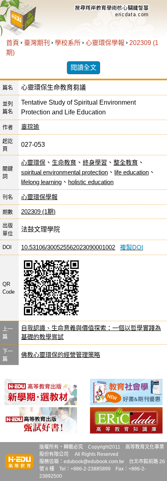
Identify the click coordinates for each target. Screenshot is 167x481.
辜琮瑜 (30, 126)
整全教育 (125, 162)
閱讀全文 (83, 67)
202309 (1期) (38, 211)
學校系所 (68, 42)
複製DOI (131, 247)
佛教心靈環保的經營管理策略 (60, 354)
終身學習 (95, 162)
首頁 (12, 42)
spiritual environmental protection (64, 172)
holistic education (90, 181)
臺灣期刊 (37, 42)
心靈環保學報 (105, 42)
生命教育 (64, 162)
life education (131, 172)
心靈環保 (33, 162)
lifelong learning (41, 181)
